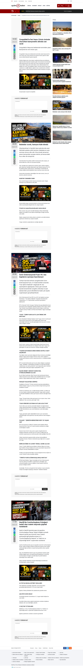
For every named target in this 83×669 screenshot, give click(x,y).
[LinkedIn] (14, 50)
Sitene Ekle (30, 1)
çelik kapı (26, 657)
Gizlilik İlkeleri (45, 648)
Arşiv (26, 1)
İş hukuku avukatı (27, 659)
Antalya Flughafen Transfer (29, 661)
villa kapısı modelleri (40, 654)
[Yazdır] (14, 56)
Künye (36, 648)
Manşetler (15, 1)
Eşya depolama (63, 659)
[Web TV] (68, 1)
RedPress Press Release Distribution (18, 664)
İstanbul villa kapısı (63, 654)
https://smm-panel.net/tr (29, 652)
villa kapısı (14, 657)
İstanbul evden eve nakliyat (53, 657)
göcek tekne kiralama (16, 652)
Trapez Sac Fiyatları (52, 652)
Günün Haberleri (21, 1)
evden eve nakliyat (16, 661)
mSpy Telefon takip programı (28, 655)
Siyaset (40, 5)
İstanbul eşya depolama (64, 657)
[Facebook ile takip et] (64, 648)
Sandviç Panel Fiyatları (40, 652)
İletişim (40, 648)
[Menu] (59, 6)
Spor (44, 5)
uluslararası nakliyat (30, 664)
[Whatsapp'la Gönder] (14, 52)
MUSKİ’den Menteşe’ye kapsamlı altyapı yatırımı (35, 11)
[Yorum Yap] (14, 58)
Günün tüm (68, 11)
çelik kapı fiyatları (51, 654)
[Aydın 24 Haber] (18, 5)
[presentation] (15, 11)
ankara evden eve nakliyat (17, 654)
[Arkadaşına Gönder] (14, 54)
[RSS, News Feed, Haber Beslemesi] (70, 648)
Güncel (29, 5)
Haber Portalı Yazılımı (17, 667)
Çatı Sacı (61, 652)
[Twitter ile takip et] (67, 648)
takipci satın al (51, 659)
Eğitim (48, 5)
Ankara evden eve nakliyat (41, 657)
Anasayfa (32, 648)
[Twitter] (14, 48)
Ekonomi (34, 5)
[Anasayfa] (12, 1)
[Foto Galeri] (71, 1)
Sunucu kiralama (39, 659)
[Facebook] (14, 46)
